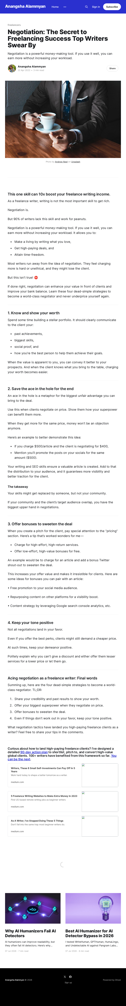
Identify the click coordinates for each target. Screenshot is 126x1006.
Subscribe (112, 6)
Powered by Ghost (112, 980)
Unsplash (75, 161)
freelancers (14, 24)
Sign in (96, 6)
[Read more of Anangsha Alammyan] (12, 68)
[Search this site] (86, 6)
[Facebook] (70, 977)
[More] (65, 7)
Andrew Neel (61, 161)
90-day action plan (34, 752)
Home (55, 6)
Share (112, 68)
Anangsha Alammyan (25, 6)
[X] (65, 977)
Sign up (68, 982)
